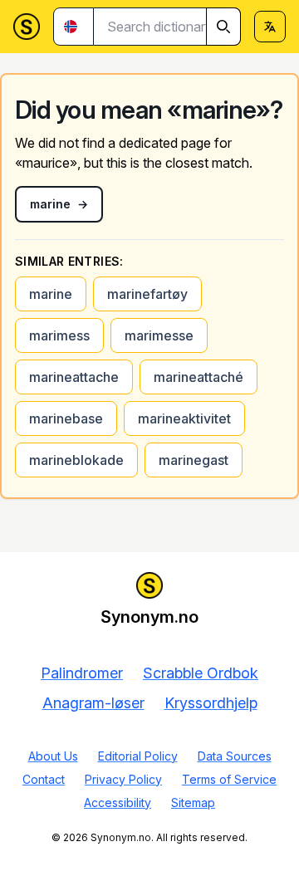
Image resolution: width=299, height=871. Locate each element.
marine (50, 294)
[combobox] (167, 26)
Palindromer (82, 673)
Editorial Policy (138, 756)
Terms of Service (229, 779)
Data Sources (235, 756)
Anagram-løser (93, 703)
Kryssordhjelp (210, 703)
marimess (59, 335)
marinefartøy (147, 294)
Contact (43, 779)
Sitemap (193, 802)
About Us (53, 756)
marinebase (66, 418)
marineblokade (76, 460)
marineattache (74, 377)
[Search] (223, 26)
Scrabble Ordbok (200, 673)
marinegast (193, 460)
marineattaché (198, 377)
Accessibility (117, 802)
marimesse (159, 335)
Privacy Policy (123, 779)
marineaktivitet (184, 418)
